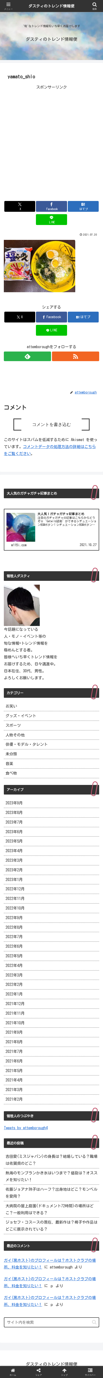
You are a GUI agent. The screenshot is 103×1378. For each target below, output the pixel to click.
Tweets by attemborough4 (26, 1128)
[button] (94, 1322)
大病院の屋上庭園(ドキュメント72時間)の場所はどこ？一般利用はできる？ (50, 1209)
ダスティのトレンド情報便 (51, 6)
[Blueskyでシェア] (63, 1248)
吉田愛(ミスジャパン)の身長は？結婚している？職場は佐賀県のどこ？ (51, 1159)
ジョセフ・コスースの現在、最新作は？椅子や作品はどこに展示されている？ (51, 1225)
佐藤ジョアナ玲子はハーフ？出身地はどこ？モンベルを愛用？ (51, 1192)
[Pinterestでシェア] (28, 1274)
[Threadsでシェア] (40, 1261)
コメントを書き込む (51, 424)
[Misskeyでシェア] (86, 1248)
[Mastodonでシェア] (40, 1248)
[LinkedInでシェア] (51, 1274)
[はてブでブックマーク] (63, 1261)
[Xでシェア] (17, 1248)
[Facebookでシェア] (17, 1261)
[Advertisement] (51, 142)
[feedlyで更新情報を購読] (27, 356)
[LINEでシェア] (86, 1261)
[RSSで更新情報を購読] (75, 356)
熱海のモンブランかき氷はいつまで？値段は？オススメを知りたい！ (51, 1176)
